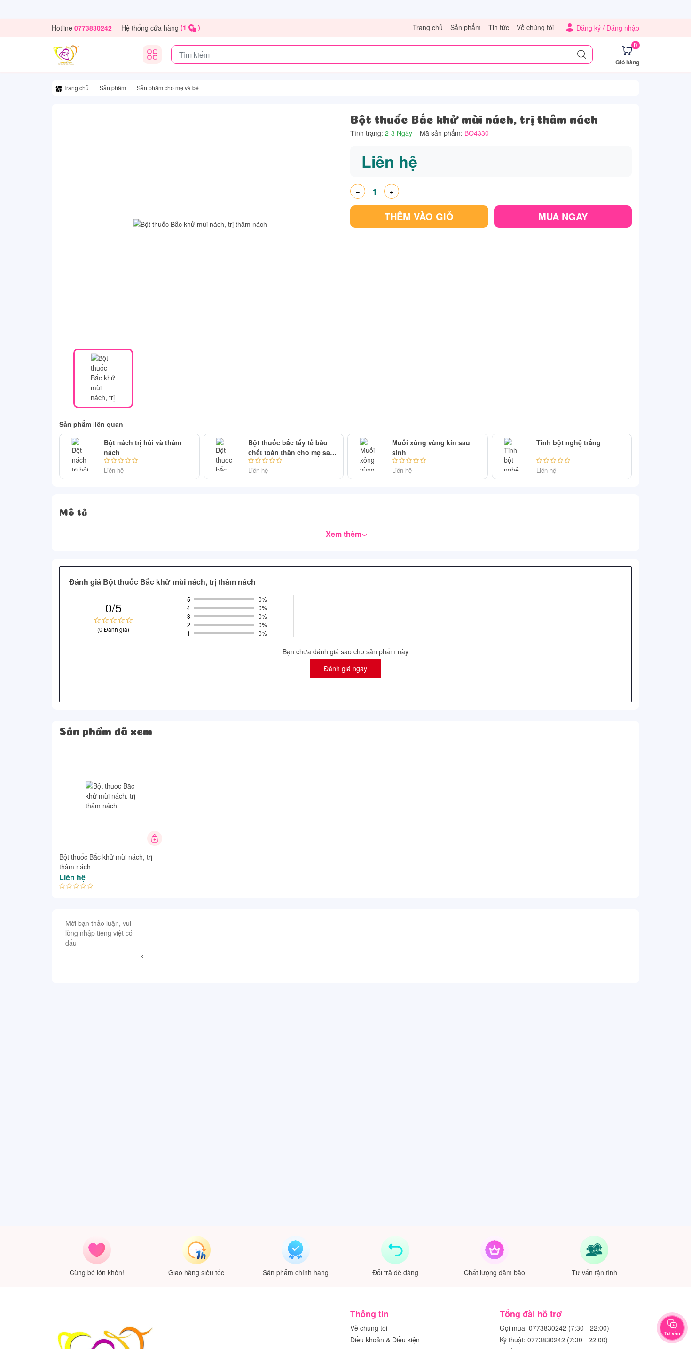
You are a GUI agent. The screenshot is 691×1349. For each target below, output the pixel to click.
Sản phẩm (465, 27)
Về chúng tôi (535, 27)
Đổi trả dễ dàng (395, 1272)
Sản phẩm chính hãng (296, 1272)
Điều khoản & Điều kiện (385, 1339)
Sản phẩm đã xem (105, 730)
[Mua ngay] (154, 838)
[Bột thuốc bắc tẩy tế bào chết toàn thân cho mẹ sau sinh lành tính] (224, 456)
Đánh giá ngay (345, 668)
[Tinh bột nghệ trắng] (512, 456)
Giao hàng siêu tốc (196, 1272)
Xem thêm (344, 533)
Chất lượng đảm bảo (494, 1272)
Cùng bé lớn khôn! (97, 1272)
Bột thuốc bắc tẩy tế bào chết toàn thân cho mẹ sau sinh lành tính (291, 447)
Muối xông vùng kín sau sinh (431, 447)
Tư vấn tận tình (594, 1272)
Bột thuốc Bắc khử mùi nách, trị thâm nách (105, 861)
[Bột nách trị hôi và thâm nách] (79, 456)
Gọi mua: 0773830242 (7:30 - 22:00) (554, 1328)
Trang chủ (428, 27)
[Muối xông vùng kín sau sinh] (368, 456)
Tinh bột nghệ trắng (568, 442)
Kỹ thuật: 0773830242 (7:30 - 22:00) (554, 1339)
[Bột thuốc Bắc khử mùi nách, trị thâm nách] (112, 795)
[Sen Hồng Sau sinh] (66, 54)
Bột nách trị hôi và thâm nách (142, 447)
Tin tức (498, 27)
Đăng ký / (591, 27)
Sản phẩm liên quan (91, 424)
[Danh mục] (152, 54)
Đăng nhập (622, 27)
